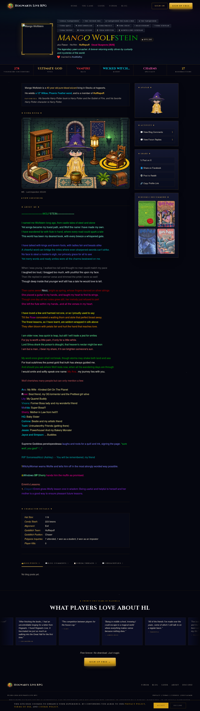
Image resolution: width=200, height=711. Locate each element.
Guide (101, 6)
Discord (187, 685)
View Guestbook (33, 198)
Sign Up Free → (100, 662)
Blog (124, 6)
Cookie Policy (48, 707)
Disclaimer (186, 695)
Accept (161, 705)
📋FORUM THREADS (85, 563)
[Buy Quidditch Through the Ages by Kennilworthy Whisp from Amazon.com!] (147, 214)
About (175, 685)
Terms (166, 695)
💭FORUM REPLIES (112, 563)
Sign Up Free (181, 6)
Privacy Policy (135, 704)
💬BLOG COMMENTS (57, 563)
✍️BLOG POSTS (31, 563)
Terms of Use (22, 707)
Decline (178, 705)
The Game (88, 6)
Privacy (156, 695)
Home (74, 6)
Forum (113, 6)
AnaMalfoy (77, 57)
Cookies (175, 695)
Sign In (160, 6)
